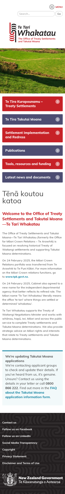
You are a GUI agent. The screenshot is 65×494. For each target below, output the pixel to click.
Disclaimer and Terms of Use (20, 463)
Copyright (8, 449)
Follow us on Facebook (17, 429)
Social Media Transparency (19, 442)
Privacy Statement (14, 456)
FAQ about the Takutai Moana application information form (31, 392)
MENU (59, 6)
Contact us (9, 422)
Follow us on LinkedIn (16, 436)
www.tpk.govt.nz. (17, 276)
